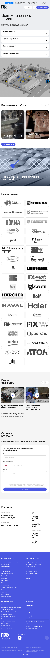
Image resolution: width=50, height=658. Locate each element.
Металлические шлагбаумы (32, 573)
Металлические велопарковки (33, 564)
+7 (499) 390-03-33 (35, 536)
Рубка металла (5, 594)
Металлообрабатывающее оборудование (11, 611)
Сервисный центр (10, 46)
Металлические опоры (31, 566)
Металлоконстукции (32, 558)
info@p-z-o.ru (35, 542)
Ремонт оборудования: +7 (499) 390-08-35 (20, 3)
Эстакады (28, 578)
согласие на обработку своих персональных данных (19, 484)
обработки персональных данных (37, 485)
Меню (29, 7)
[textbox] (5, 465)
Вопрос (5, 469)
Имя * (4, 453)
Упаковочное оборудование (8, 628)
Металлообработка (10, 39)
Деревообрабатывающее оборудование (11, 607)
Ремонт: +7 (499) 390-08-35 (33, 616)
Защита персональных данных (33, 647)
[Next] (47, 105)
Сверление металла (6, 569)
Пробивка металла (6, 596)
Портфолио (29, 605)
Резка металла (5, 564)
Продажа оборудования (9, 3)
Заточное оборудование (7, 609)
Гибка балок (4, 578)
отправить (25, 489)
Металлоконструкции (11, 53)
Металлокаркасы (30, 576)
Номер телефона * (8, 461)
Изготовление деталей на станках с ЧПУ (11, 562)
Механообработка (5, 592)
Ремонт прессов (9, 32)
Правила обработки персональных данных (11, 650)
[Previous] (42, 105)
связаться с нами (42, 7)
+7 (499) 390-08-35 (35, 519)
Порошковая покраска (7, 589)
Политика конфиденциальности (9, 647)
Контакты (29, 609)
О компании (29, 601)
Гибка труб (4, 576)
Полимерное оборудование (8, 616)
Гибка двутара (5, 580)
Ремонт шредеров (5, 625)
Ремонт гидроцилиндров (7, 618)
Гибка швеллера (5, 585)
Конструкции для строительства (34, 562)
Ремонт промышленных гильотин (9, 621)
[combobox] (7, 465)
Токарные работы (5, 571)
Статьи (28, 612)
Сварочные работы (6, 566)
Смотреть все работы (8, 144)
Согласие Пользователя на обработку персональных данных (35, 651)
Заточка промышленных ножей (9, 587)
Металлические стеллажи (32, 569)
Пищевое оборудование (7, 614)
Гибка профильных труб (7, 573)
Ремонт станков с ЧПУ (7, 623)
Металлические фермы (31, 571)
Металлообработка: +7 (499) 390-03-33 (33, 3)
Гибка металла (5, 582)
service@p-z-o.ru (36, 525)
